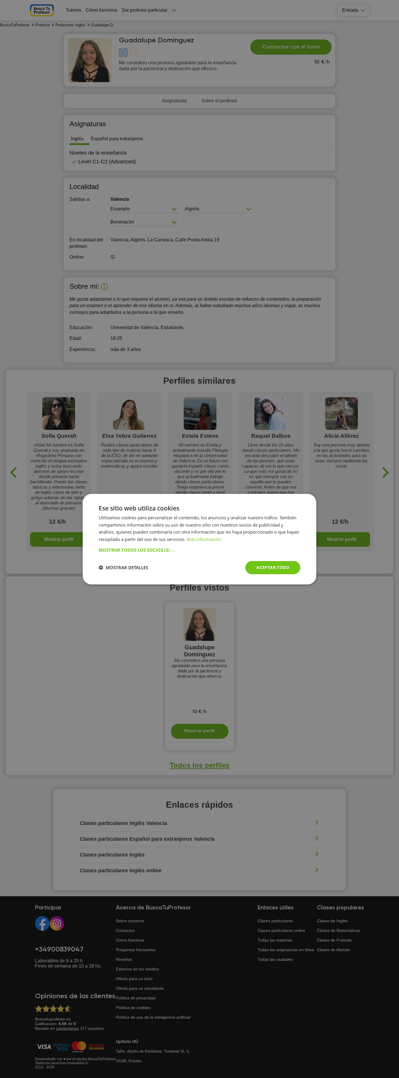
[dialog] (199, 539)
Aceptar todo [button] (272, 567)
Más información (204, 539)
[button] (199, 550)
